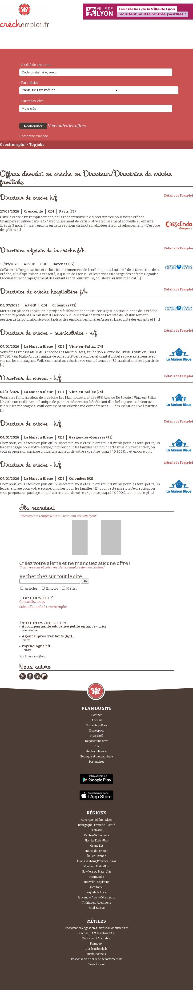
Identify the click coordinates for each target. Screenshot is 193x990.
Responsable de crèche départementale (96, 959)
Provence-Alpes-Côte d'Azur (97, 897)
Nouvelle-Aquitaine (96, 882)
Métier (71, 589)
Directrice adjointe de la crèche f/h (42, 250)
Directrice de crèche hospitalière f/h (43, 292)
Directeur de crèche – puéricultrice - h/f (48, 333)
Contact (96, 715)
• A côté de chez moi (35, 65)
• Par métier (28, 83)
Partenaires (96, 761)
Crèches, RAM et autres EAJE (96, 933)
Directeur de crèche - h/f (30, 378)
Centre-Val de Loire (96, 835)
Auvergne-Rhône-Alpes (96, 819)
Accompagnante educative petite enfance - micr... (65, 626)
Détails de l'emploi (178, 195)
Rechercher (33, 126)
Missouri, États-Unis (96, 866)
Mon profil (96, 735)
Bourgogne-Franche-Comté (96, 825)
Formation (96, 943)
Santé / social (96, 964)
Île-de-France (96, 856)
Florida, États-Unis (96, 840)
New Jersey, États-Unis (96, 871)
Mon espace (97, 730)
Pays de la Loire (97, 892)
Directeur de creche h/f (28, 198)
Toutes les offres (96, 725)
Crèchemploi (13, 144)
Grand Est (96, 845)
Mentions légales (96, 751)
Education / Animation (96, 938)
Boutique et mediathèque (96, 756)
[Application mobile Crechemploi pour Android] (96, 783)
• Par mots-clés (31, 101)
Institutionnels (96, 954)
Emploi (52, 589)
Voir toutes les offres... (68, 125)
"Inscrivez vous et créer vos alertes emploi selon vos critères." (62, 567)
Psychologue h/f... (37, 646)
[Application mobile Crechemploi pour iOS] (96, 799)
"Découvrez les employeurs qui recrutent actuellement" (58, 516)
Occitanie (96, 887)
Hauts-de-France (96, 851)
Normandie (96, 876)
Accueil (97, 720)
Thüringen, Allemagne (96, 902)
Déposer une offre (96, 741)
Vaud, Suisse (96, 908)
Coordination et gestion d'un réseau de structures (97, 928)
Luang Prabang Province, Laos (96, 861)
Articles (31, 589)
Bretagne (96, 830)
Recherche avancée (33, 136)
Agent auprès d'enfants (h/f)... (48, 636)
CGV (97, 746)
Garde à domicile (96, 948)
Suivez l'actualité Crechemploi (43, 607)
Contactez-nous (32, 602)
